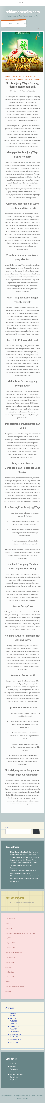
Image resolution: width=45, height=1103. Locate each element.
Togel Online (34, 79)
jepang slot (8, 967)
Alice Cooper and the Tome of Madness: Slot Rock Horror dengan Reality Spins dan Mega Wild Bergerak (24, 878)
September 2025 (15, 1039)
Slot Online (10, 79)
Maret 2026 (14, 1024)
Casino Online (11, 77)
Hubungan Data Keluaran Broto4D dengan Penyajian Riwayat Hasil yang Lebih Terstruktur (23, 865)
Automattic (24, 1098)
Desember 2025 (15, 1032)
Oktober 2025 (14, 1037)
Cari (6, 827)
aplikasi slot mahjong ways (13, 952)
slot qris (8, 923)
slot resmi (8, 928)
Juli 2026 (13, 1013)
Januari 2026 (14, 1029)
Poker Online (33, 77)
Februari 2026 (14, 1026)
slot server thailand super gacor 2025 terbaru (20, 933)
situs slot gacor (10, 918)
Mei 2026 (13, 1018)
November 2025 (15, 1034)
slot (22, 140)
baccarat (8, 991)
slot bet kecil (9, 962)
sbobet (7, 982)
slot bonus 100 (10, 948)
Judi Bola (22, 77)
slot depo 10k (9, 977)
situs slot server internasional (14, 986)
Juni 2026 (13, 1016)
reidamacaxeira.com (22, 11)
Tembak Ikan (21, 79)
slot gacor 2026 (10, 943)
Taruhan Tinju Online (16, 1074)
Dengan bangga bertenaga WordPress (15, 1096)
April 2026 (13, 1021)
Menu (24, 3)
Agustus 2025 (14, 1042)
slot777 (7, 938)
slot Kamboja (9, 972)
